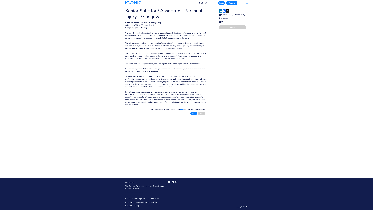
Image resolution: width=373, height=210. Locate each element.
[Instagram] (205, 3)
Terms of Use (154, 199)
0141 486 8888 (131, 195)
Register (232, 3)
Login (221, 3)
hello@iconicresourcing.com (136, 192)
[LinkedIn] (199, 3)
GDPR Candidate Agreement (136, 199)
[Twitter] (202, 3)
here (182, 109)
